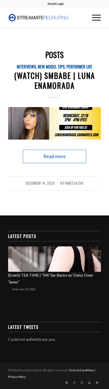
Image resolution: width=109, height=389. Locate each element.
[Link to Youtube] (89, 382)
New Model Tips (51, 66)
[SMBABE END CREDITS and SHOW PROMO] (54, 123)
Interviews (26, 66)
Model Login (56, 3)
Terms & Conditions (81, 370)
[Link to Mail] (97, 382)
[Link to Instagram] (82, 382)
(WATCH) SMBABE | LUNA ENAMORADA (54, 80)
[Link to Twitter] (66, 382)
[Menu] (94, 17)
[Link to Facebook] (74, 382)
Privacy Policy (17, 376)
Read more (54, 156)
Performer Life (79, 66)
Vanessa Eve (74, 183)
